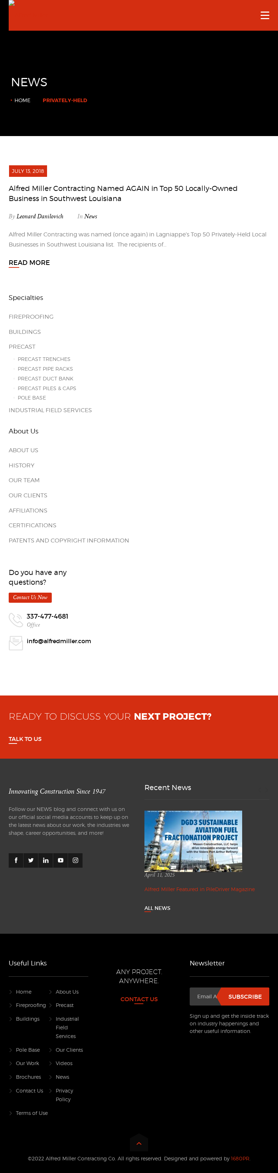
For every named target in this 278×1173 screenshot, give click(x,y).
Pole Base (32, 397)
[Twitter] (31, 860)
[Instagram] (75, 860)
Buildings (25, 331)
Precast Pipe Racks (45, 369)
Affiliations (28, 510)
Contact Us (29, 1090)
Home (22, 100)
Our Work (27, 1063)
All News (157, 908)
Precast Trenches (44, 359)
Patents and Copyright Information (69, 540)
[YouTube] (60, 860)
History (21, 465)
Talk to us (25, 738)
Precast (22, 346)
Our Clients (28, 495)
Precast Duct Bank (45, 378)
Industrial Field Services (50, 410)
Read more (29, 263)
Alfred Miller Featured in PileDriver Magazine (199, 889)
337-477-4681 (47, 616)
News (90, 216)
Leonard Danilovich (40, 216)
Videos (64, 1063)
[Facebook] (16, 860)
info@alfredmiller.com (59, 641)
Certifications (32, 525)
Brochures (28, 1077)
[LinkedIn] (45, 860)
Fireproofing (31, 316)
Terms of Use (32, 1113)
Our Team (24, 480)
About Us (23, 450)
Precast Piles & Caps (47, 388)
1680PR (240, 1158)
